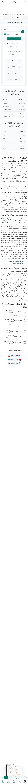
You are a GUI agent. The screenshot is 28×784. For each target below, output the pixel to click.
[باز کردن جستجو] (3, 2)
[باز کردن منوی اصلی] (25, 2)
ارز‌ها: (26, 5)
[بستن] (2, 777)
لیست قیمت (24, 18)
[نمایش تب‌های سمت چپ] (1, 18)
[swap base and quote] (22, 31)
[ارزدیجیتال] (14, 1)
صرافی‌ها (12, 18)
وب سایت (16, 261)
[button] (14, 311)
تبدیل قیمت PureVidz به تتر (14, 22)
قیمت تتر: (19, 5)
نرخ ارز (7, 18)
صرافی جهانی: (7, 5)
